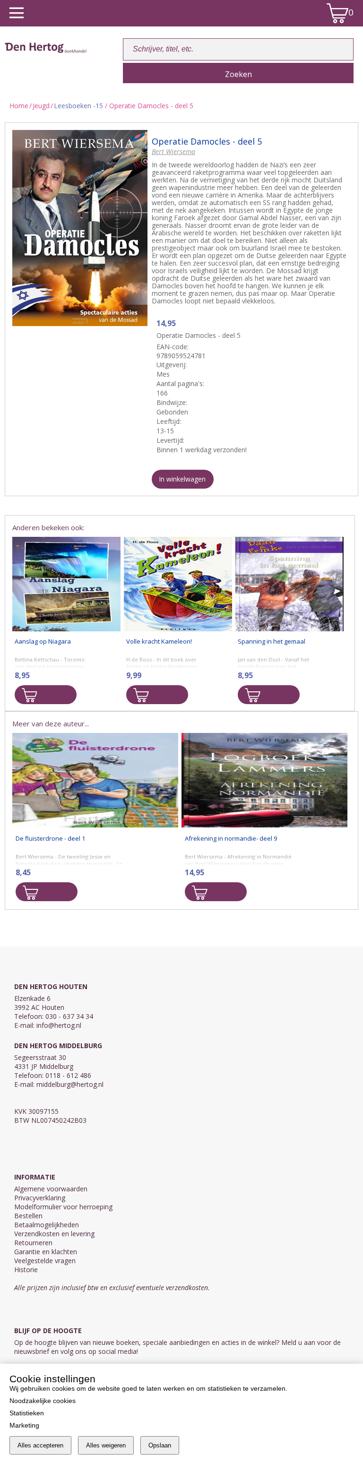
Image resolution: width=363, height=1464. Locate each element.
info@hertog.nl (58, 1025)
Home (18, 105)
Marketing (24, 1425)
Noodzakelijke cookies (42, 1400)
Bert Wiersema (173, 151)
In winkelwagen (182, 478)
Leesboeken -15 (79, 105)
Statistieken (26, 1413)
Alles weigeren (106, 1445)
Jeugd (41, 105)
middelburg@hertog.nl (70, 1084)
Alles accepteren (40, 1445)
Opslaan (159, 1445)
